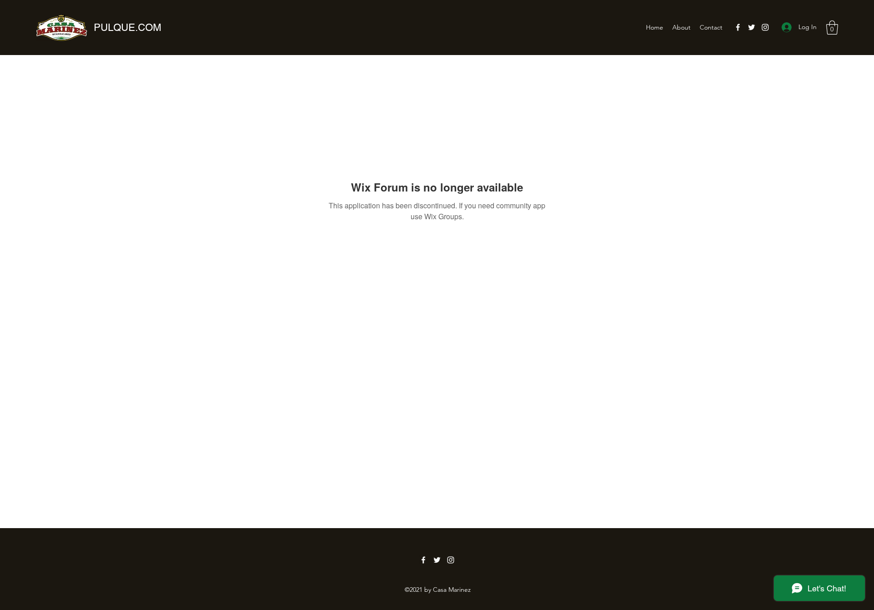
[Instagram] (765, 27)
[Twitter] (751, 27)
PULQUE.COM (127, 27)
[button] (832, 27)
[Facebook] (737, 27)
